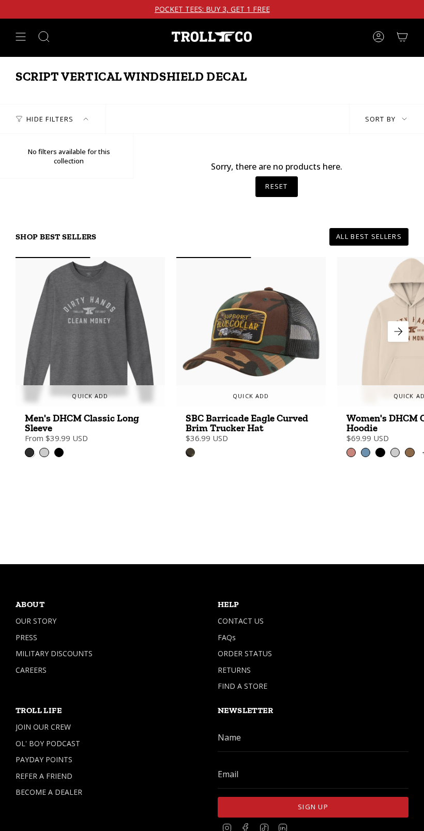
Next (398, 331)
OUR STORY (36, 621)
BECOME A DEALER (49, 792)
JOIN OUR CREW (43, 727)
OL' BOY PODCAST (48, 743)
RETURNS (234, 670)
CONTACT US (241, 621)
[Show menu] (20, 37)
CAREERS (31, 670)
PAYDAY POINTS (44, 759)
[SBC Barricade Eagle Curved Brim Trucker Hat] (251, 331)
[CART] (402, 37)
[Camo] (190, 452)
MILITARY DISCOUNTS (54, 653)
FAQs (227, 637)
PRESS (26, 637)
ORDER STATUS (245, 653)
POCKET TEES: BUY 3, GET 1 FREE (212, 9)
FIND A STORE (242, 686)
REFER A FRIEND (44, 776)
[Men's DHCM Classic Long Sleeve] (90, 331)
